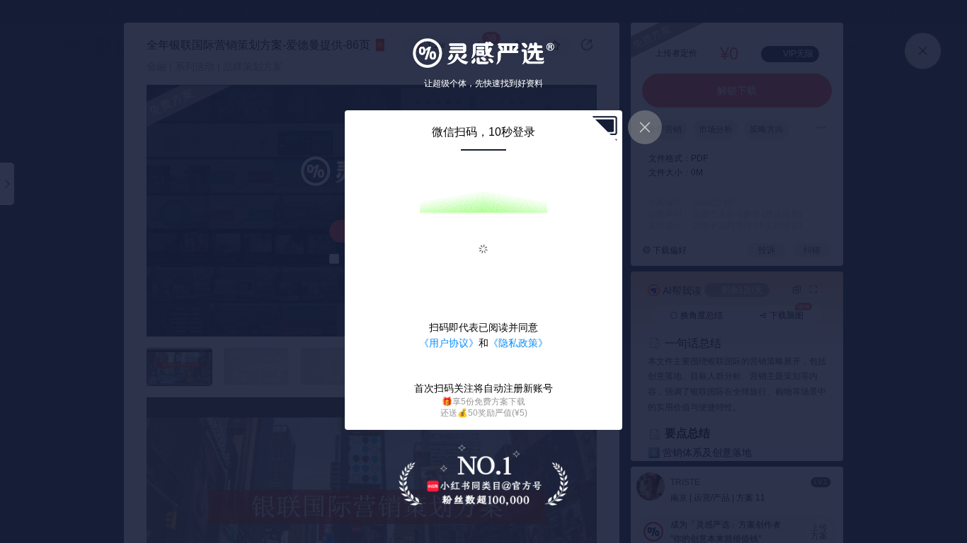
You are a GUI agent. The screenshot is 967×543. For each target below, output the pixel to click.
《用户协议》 (449, 343)
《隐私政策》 (518, 343)
